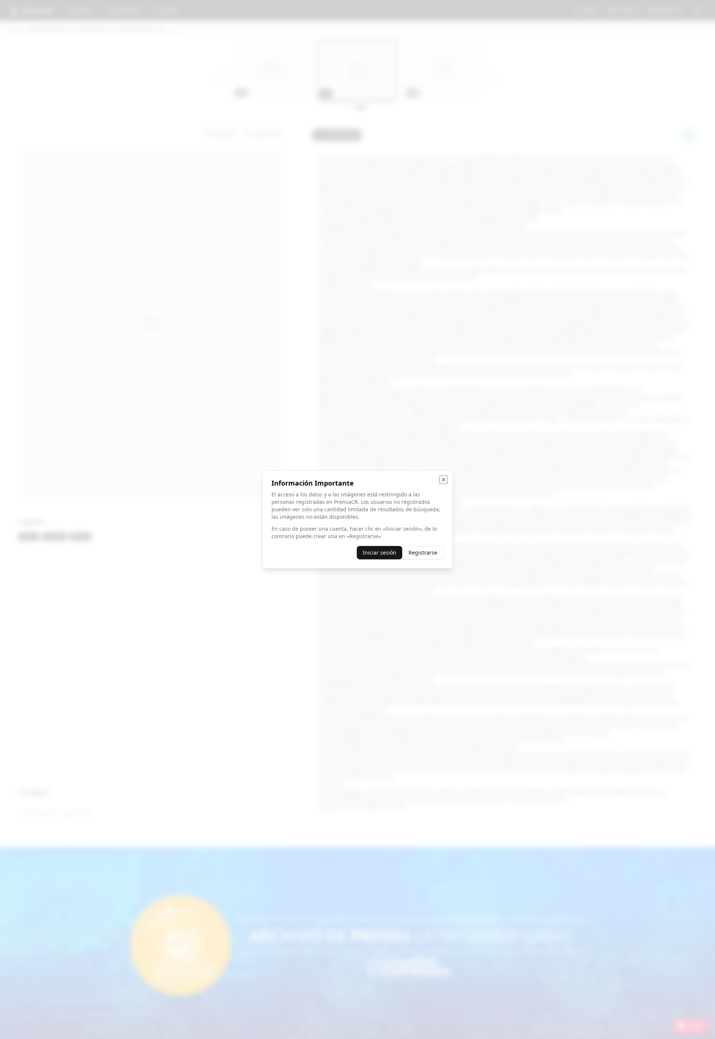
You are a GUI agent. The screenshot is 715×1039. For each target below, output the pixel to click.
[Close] (444, 480)
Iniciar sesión (379, 552)
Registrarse (423, 552)
